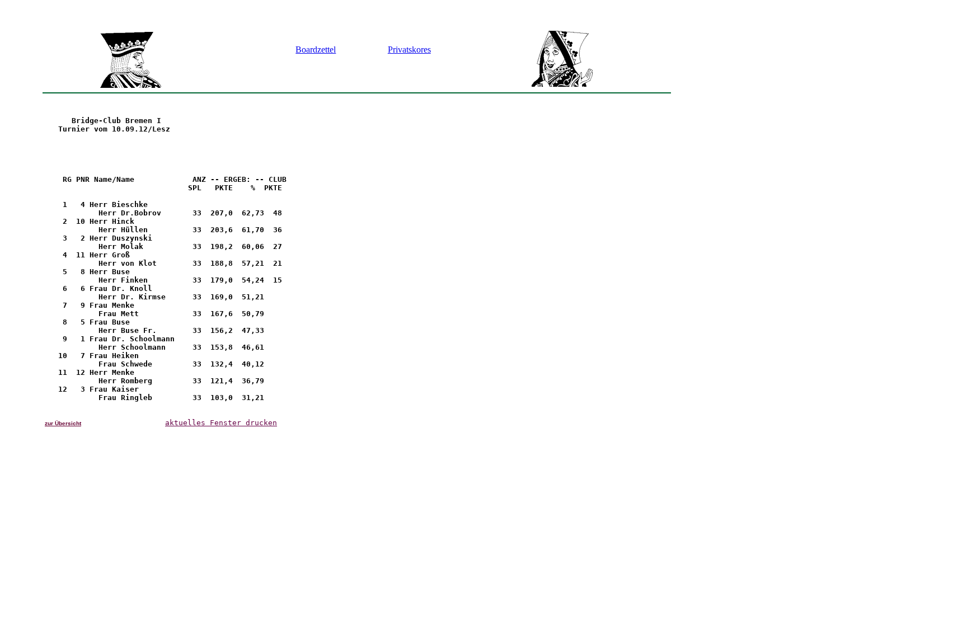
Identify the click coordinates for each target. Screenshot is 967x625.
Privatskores (409, 49)
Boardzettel (315, 49)
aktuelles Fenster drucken (221, 423)
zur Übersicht (63, 423)
